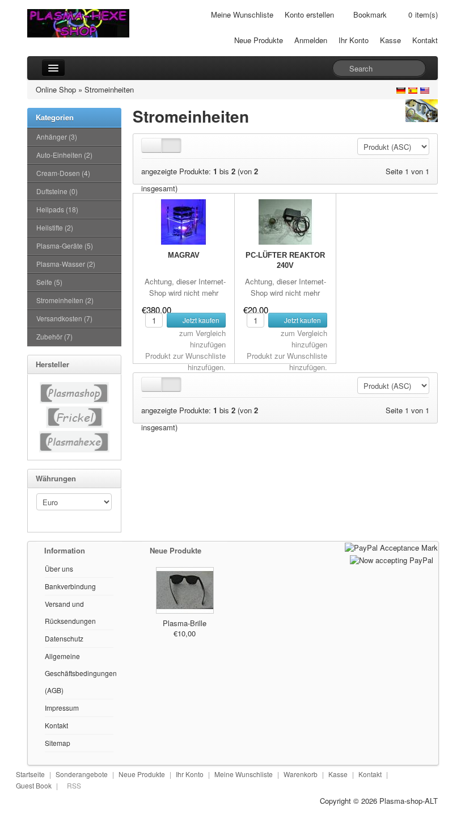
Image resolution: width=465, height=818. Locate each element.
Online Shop (56, 89)
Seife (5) (49, 282)
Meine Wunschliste (242, 14)
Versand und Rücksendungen (70, 612)
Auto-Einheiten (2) (64, 155)
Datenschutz (64, 638)
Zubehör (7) (54, 336)
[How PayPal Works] (391, 547)
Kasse (390, 40)
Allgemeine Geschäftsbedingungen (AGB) (81, 673)
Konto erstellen (309, 14)
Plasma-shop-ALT (408, 800)
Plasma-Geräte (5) (64, 245)
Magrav (184, 255)
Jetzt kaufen (200, 320)
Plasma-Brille (184, 623)
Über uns (59, 568)
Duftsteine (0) (57, 191)
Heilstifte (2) (54, 227)
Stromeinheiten (109, 89)
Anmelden (310, 40)
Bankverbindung (70, 586)
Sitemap (57, 743)
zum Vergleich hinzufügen (202, 339)
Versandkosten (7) (64, 318)
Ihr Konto (354, 40)
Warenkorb (301, 774)
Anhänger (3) (56, 136)
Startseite (30, 774)
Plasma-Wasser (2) (65, 264)
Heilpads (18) (57, 209)
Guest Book (34, 785)
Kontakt (425, 40)
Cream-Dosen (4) (63, 173)
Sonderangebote (82, 774)
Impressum (62, 707)
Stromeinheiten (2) (65, 300)
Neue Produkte (258, 40)
